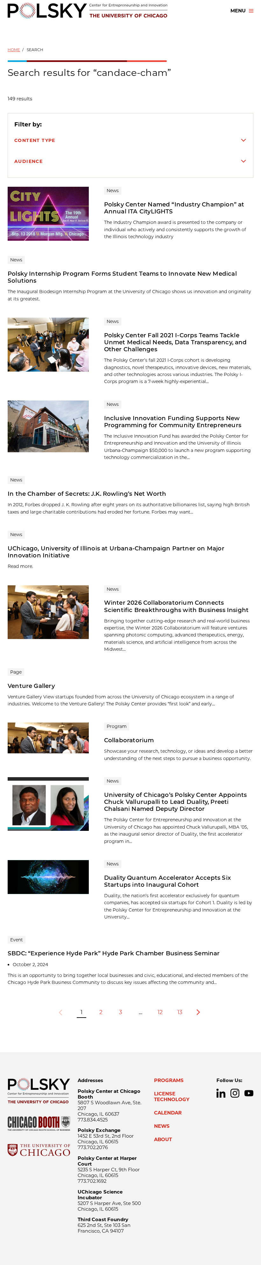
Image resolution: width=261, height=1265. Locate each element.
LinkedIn (220, 1093)
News (162, 1126)
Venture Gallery (31, 686)
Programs (169, 1080)
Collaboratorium (129, 740)
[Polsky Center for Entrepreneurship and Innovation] (87, 11)
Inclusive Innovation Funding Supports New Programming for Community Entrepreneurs (172, 421)
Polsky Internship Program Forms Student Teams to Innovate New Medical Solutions (122, 277)
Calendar (168, 1113)
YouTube (248, 1093)
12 (160, 1012)
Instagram (234, 1093)
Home (14, 49)
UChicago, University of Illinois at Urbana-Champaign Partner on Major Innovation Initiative (116, 552)
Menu (238, 11)
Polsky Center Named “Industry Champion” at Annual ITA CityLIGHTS (174, 208)
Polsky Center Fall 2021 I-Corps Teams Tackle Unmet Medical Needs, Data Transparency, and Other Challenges (175, 342)
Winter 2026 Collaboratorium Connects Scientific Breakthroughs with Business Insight (176, 606)
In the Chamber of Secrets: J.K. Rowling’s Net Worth (87, 493)
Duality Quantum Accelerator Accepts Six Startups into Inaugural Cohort (167, 881)
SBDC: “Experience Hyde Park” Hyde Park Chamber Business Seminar (114, 953)
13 (179, 1012)
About (163, 1139)
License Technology (171, 1096)
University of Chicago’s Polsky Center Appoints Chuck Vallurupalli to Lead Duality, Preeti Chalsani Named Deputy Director (175, 801)
